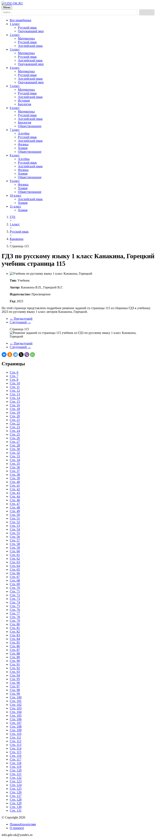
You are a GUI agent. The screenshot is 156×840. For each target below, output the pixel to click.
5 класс (15, 86)
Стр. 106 (16, 719)
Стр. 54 (15, 529)
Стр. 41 (15, 485)
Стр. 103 (16, 708)
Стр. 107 (16, 723)
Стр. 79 (15, 620)
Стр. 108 (16, 726)
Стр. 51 (15, 518)
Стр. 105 (16, 715)
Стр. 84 (15, 639)
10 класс (15, 195)
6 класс (15, 108)
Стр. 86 (15, 646)
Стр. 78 (15, 617)
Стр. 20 (15, 416)
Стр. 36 (15, 467)
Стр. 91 (15, 664)
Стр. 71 (15, 591)
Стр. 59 (15, 547)
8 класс (15, 155)
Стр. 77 (15, 613)
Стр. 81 (15, 628)
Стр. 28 (15, 445)
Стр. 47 (15, 504)
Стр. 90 (15, 661)
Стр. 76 (15, 609)
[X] (21, 354)
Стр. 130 (16, 807)
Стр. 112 (15, 741)
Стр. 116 (15, 755)
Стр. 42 (15, 489)
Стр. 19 (15, 412)
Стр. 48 (15, 507)
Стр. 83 (15, 635)
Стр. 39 (15, 478)
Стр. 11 (15, 387)
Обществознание (29, 126)
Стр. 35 (15, 463)
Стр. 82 (15, 631)
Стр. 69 (15, 584)
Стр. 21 (15, 420)
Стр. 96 (15, 682)
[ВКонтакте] (4, 354)
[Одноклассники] (9, 354)
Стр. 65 (15, 569)
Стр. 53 (15, 525)
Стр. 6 (14, 372)
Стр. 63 (15, 562)
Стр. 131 (16, 810)
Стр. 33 (15, 456)
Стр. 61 (15, 555)
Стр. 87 (15, 650)
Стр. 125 (16, 788)
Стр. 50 (15, 514)
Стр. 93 (15, 671)
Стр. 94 (15, 675)
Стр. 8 (14, 379)
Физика (23, 144)
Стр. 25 (15, 434)
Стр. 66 (15, 573)
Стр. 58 (15, 544)
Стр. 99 (15, 693)
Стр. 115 (15, 752)
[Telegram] (15, 354)
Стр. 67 (15, 577)
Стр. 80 (15, 624)
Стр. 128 (16, 799)
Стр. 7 (14, 376)
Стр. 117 (15, 759)
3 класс (15, 49)
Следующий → (20, 322)
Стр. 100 (16, 697)
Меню (6, 7)
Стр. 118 (15, 763)
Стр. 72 (15, 595)
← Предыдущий (21, 318)
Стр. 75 (15, 606)
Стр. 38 (15, 474)
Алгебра (23, 133)
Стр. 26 (15, 438)
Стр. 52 (15, 522)
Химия (22, 148)
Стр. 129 (16, 803)
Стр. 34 (15, 460)
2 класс (15, 35)
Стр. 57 (15, 540)
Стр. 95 (15, 679)
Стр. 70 (15, 587)
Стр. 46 (15, 500)
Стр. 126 (16, 792)
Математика (26, 38)
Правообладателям (23, 824)
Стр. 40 (15, 482)
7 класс (15, 129)
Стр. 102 (16, 704)
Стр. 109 (16, 730)
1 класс (15, 24)
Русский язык (27, 27)
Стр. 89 (15, 657)
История (24, 100)
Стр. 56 (15, 536)
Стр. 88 (15, 653)
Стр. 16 (15, 405)
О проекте (17, 828)
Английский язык (30, 45)
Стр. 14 (15, 398)
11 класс (15, 206)
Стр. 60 (15, 551)
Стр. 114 (15, 748)
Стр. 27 (15, 441)
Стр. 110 (15, 734)
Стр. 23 (15, 427)
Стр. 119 (15, 766)
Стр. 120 (16, 770)
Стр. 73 (15, 598)
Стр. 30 (15, 449)
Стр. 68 (15, 580)
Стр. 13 (15, 394)
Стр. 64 (15, 566)
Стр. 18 (15, 409)
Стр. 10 (15, 383)
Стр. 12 (15, 390)
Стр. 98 (15, 690)
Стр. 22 (15, 423)
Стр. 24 (15, 430)
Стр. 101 (16, 701)
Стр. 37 (15, 471)
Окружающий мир (31, 31)
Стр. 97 (15, 686)
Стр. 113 (15, 744)
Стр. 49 (15, 511)
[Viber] (26, 354)
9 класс (15, 181)
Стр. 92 (15, 668)
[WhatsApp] (32, 354)
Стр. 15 (15, 401)
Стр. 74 (15, 602)
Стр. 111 (15, 737)
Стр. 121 (16, 774)
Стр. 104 (16, 712)
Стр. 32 (15, 452)
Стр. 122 (16, 777)
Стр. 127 (16, 796)
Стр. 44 (15, 496)
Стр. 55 (15, 533)
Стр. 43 (15, 493)
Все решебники (20, 20)
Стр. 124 (16, 785)
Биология (24, 104)
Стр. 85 (15, 642)
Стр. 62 (15, 558)
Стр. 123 (16, 781)
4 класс (15, 67)
